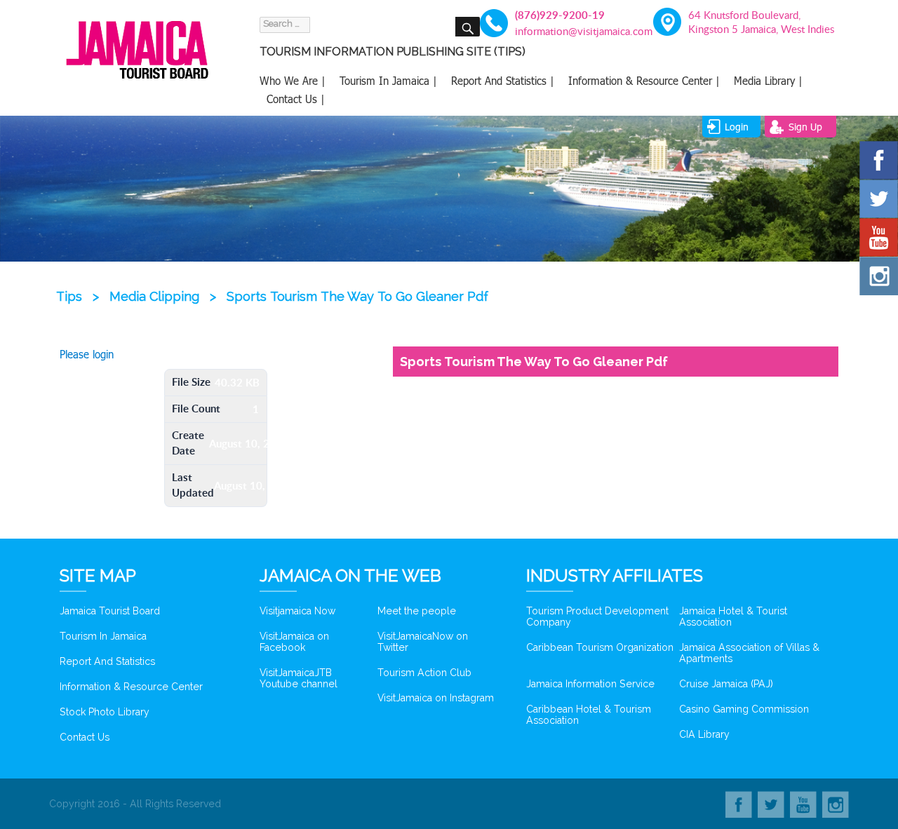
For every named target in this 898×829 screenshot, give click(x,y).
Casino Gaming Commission (744, 709)
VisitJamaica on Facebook (294, 642)
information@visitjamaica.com (575, 31)
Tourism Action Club (424, 672)
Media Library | (768, 80)
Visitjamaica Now (297, 610)
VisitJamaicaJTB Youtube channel (298, 678)
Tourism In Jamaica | (388, 80)
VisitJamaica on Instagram (435, 697)
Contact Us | (296, 99)
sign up (805, 127)
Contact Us (84, 737)
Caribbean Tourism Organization (600, 647)
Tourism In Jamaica (103, 636)
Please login (87, 354)
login (737, 127)
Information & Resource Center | (644, 80)
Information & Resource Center (131, 686)
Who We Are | (293, 80)
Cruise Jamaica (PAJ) (726, 683)
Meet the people (416, 610)
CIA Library (704, 734)
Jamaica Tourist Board (110, 610)
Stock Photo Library (104, 711)
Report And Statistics (107, 661)
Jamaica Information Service (590, 683)
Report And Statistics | (502, 80)
